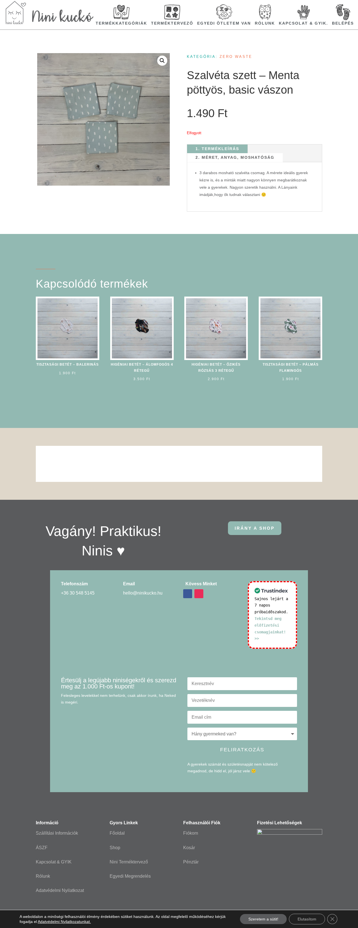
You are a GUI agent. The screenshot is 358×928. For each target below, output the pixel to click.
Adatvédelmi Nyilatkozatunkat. (64, 921)
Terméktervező (172, 23)
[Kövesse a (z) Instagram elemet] (198, 593)
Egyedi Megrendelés (130, 876)
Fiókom (190, 833)
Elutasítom (307, 919)
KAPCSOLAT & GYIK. (303, 23)
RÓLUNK (265, 23)
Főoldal (117, 833)
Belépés (343, 23)
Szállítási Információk (57, 833)
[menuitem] (121, 14)
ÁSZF (42, 847)
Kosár (189, 847)
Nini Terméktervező (129, 862)
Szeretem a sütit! (263, 919)
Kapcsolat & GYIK (54, 862)
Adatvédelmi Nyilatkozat (60, 890)
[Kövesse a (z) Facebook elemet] (187, 593)
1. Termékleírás (217, 148)
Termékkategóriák (121, 23)
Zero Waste (236, 57)
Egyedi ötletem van (224, 23)
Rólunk (43, 876)
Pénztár (191, 862)
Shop (115, 847)
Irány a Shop (255, 528)
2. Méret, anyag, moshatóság (235, 157)
